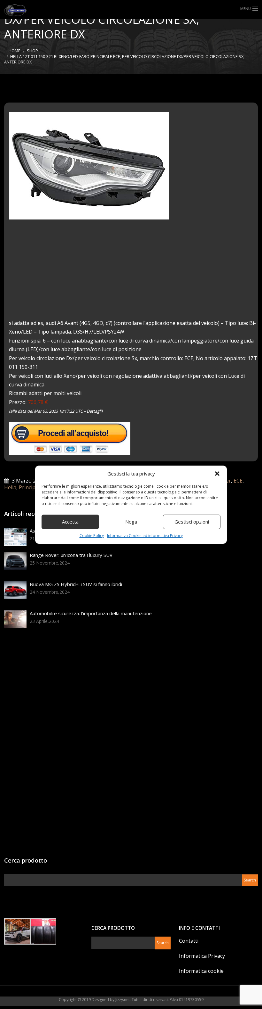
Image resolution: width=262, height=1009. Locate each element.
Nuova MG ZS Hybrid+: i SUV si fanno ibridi (76, 584)
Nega (131, 521)
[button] (217, 473)
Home (14, 51)
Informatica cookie (201, 970)
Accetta (70, 521)
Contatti (188, 940)
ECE (238, 480)
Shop (32, 51)
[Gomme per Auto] (21, 9)
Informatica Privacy (202, 955)
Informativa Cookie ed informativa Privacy (145, 535)
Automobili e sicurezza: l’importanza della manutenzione (91, 613)
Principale (30, 487)
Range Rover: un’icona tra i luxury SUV (71, 555)
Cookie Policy (92, 535)
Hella (10, 487)
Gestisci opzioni (191, 521)
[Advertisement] (133, 274)
